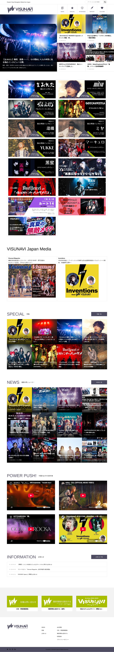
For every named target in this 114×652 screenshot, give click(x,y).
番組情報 (19, 409)
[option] (28, 42)
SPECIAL (72, 11)
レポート (69, 409)
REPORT (92, 11)
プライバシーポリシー (63, 639)
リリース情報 (45, 458)
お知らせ (44, 633)
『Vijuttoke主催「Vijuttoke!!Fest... (19, 432)
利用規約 (59, 636)
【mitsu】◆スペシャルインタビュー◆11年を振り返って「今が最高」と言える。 (27, 63)
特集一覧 (99, 314)
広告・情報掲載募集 (62, 630)
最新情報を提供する (62, 633)
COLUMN (102, 11)
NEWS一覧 (99, 382)
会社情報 (59, 627)
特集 (43, 630)
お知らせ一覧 (99, 557)
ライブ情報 (44, 409)
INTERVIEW (82, 11)
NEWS (62, 11)
